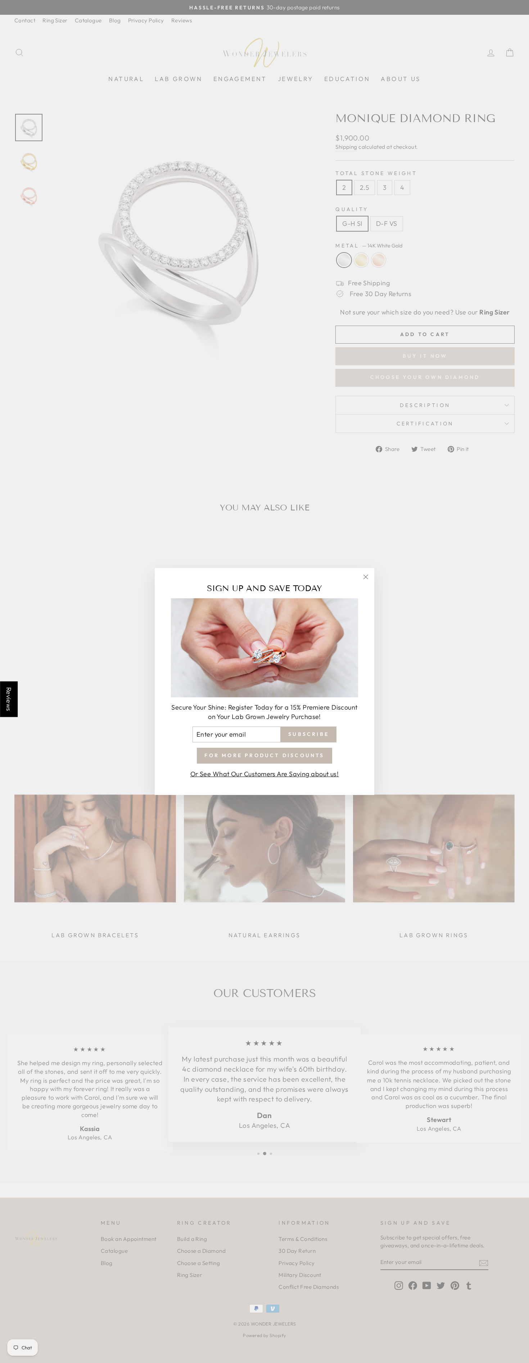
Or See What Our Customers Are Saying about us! (264, 774)
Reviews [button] (9, 699)
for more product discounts (264, 755)
